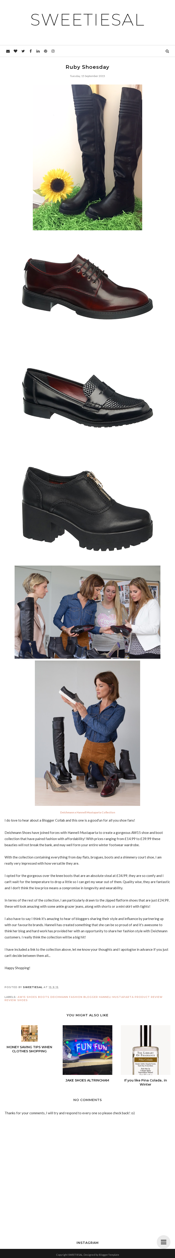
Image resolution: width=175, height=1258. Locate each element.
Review (10, 1000)
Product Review (149, 997)
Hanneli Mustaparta (116, 997)
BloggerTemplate (109, 1254)
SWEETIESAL (87, 20)
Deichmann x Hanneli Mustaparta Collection (87, 812)
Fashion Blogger (83, 997)
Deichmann (59, 997)
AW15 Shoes (27, 997)
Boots (43, 997)
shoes (22, 1000)
